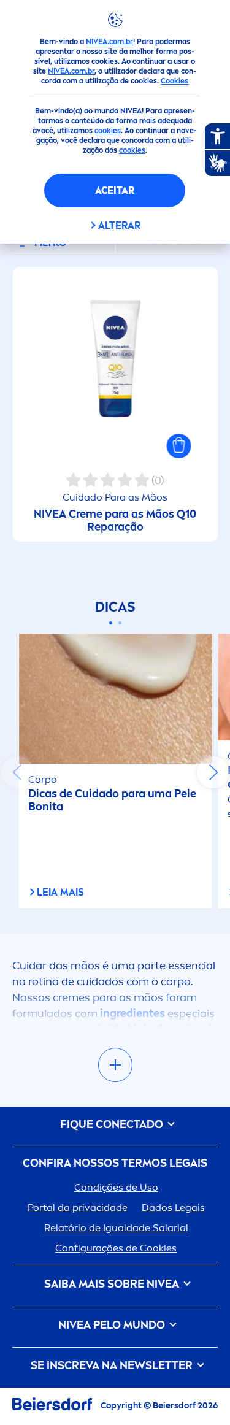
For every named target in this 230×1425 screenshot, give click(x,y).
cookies (107, 130)
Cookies (174, 81)
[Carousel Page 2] (119, 622)
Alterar (119, 225)
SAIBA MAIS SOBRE (111, 1284)
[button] (178, 446)
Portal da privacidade (78, 1207)
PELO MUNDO (112, 1325)
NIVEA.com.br (109, 41)
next (213, 772)
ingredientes (133, 1013)
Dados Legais (173, 1207)
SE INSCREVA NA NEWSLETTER (113, 1365)
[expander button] (115, 1065)
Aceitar (114, 190)
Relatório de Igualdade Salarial (116, 1228)
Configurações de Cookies (116, 1248)
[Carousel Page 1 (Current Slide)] (110, 622)
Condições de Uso (116, 1187)
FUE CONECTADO (113, 1124)
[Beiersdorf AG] (52, 1406)
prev (17, 772)
